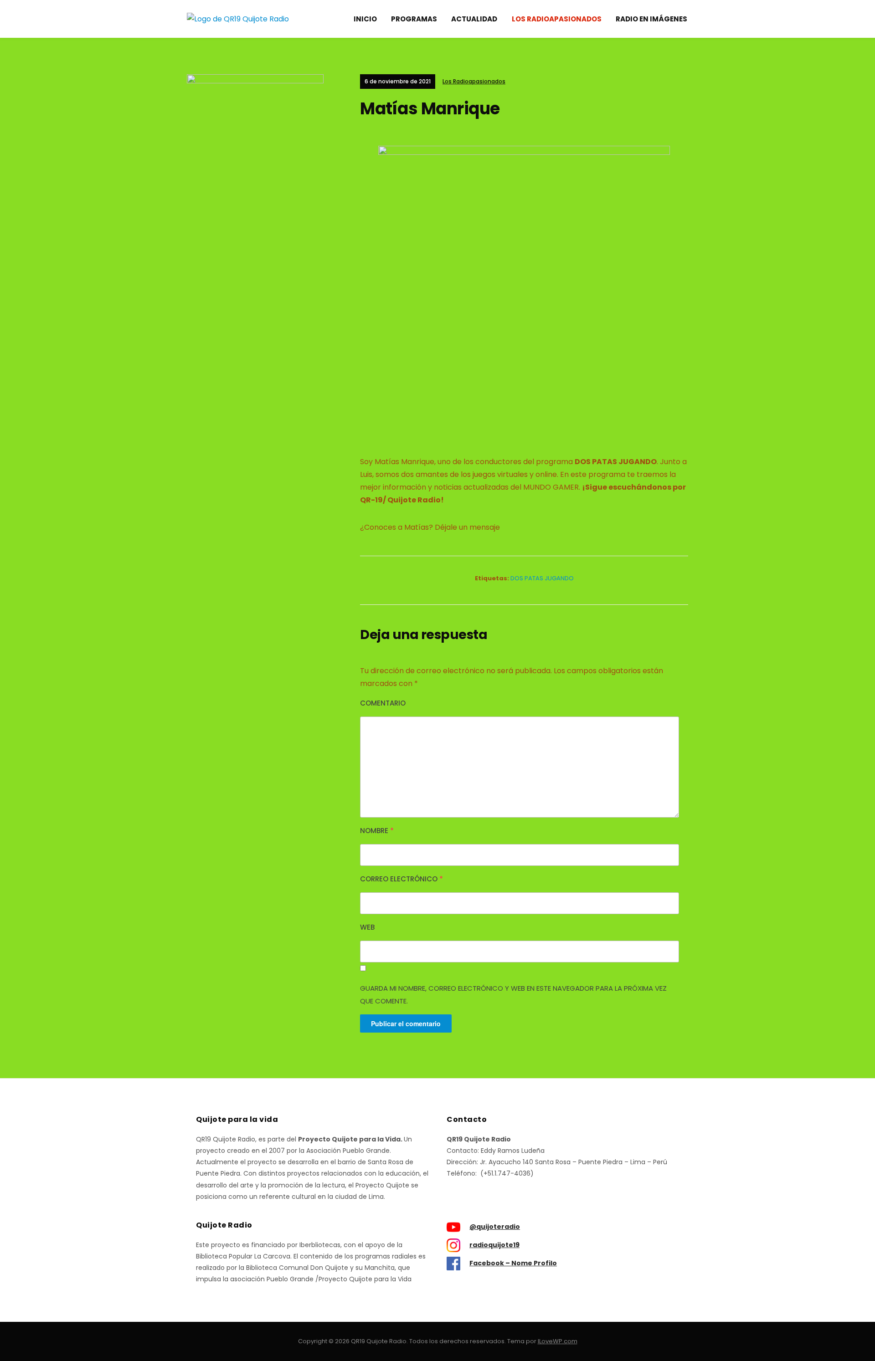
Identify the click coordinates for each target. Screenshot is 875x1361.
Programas (414, 19)
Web (367, 927)
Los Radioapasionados (557, 19)
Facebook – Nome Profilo (513, 1263)
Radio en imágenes (651, 19)
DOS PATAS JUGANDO (542, 578)
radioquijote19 (494, 1244)
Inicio (365, 19)
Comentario (383, 703)
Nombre (377, 830)
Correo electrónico (401, 879)
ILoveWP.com (557, 1341)
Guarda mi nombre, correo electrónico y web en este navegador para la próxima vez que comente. (513, 994)
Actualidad (474, 19)
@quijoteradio (494, 1226)
